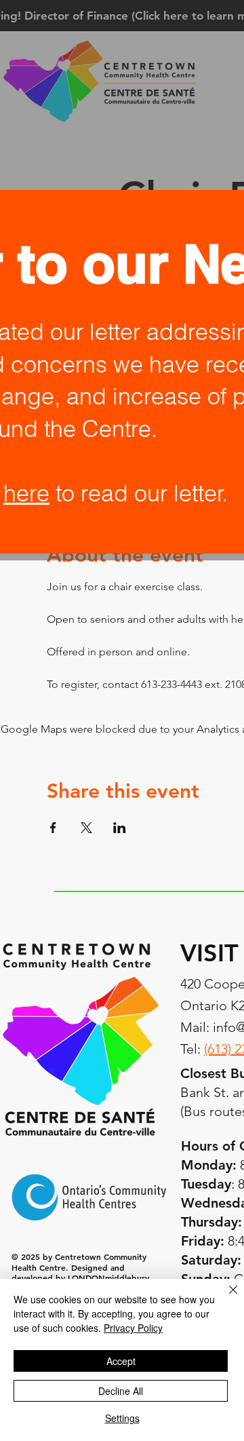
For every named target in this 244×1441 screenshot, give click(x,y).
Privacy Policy (133, 1327)
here (26, 493)
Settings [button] (122, 1418)
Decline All (120, 1391)
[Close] (225, 1298)
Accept (121, 1361)
